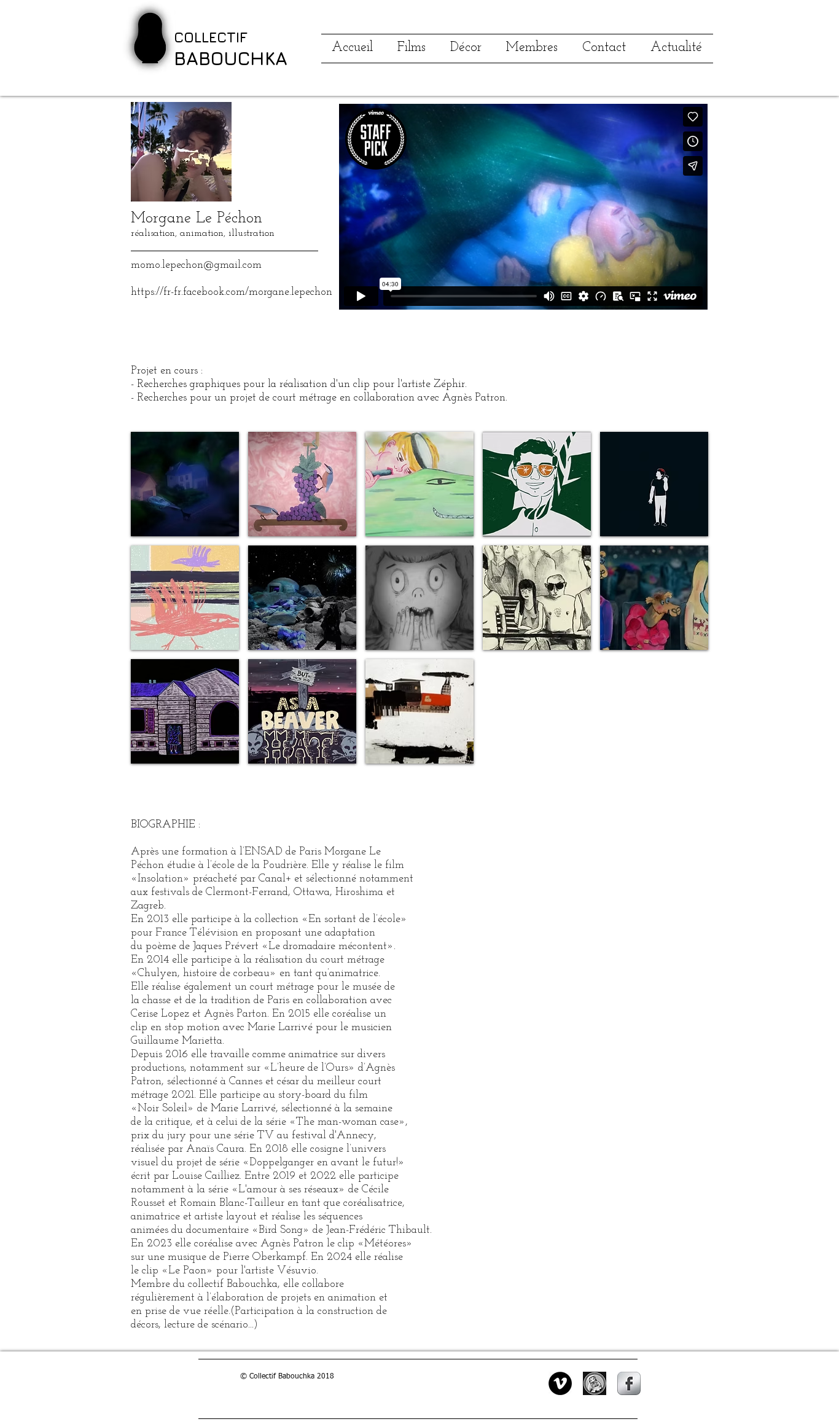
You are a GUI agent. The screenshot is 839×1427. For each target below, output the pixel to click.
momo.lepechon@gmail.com (196, 265)
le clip (146, 1270)
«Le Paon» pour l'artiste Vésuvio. (240, 1270)
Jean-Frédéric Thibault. (379, 1230)
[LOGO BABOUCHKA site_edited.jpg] (594, 1383)
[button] (185, 484)
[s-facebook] (629, 1383)
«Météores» (385, 1243)
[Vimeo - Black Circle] (560, 1383)
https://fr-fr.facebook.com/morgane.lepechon (231, 292)
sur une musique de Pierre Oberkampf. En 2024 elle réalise (267, 1257)
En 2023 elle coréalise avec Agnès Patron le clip (244, 1243)
